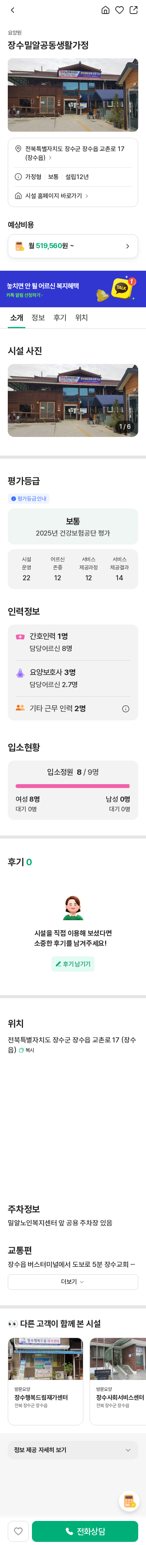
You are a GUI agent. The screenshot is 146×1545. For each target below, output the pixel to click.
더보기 (69, 1282)
